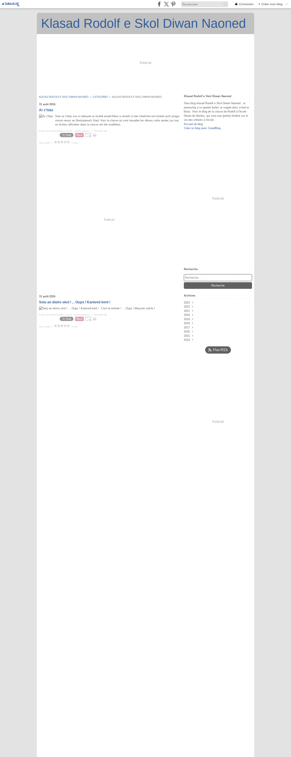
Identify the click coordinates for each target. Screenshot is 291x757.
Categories (100, 97)
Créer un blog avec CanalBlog (202, 128)
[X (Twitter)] (166, 4)
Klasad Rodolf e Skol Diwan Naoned (64, 97)
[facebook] (159, 4)
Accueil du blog (193, 124)
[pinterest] (173, 4)
